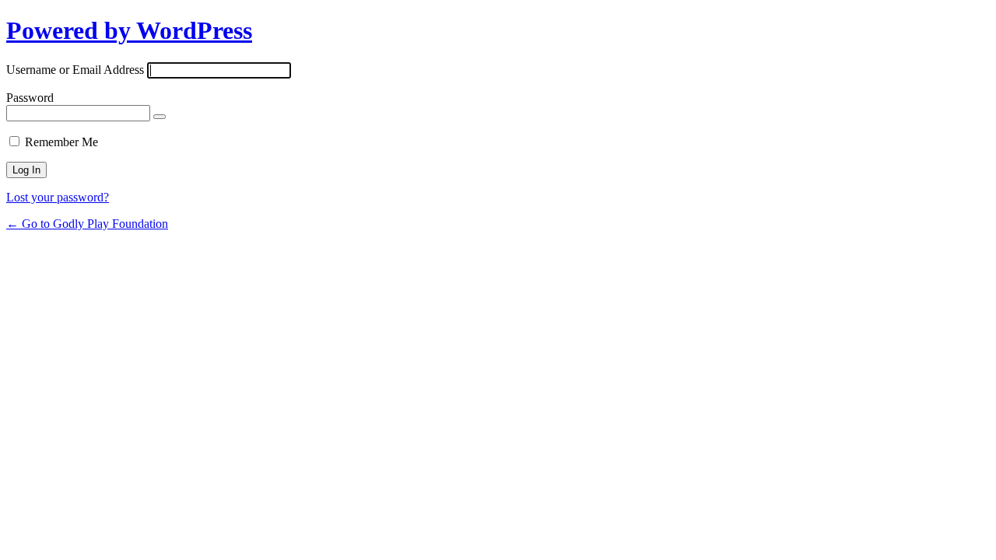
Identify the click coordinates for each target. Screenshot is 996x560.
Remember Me (61, 142)
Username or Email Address (75, 69)
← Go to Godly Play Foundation (87, 223)
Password (30, 97)
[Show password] (159, 116)
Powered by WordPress (129, 30)
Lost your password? (57, 197)
